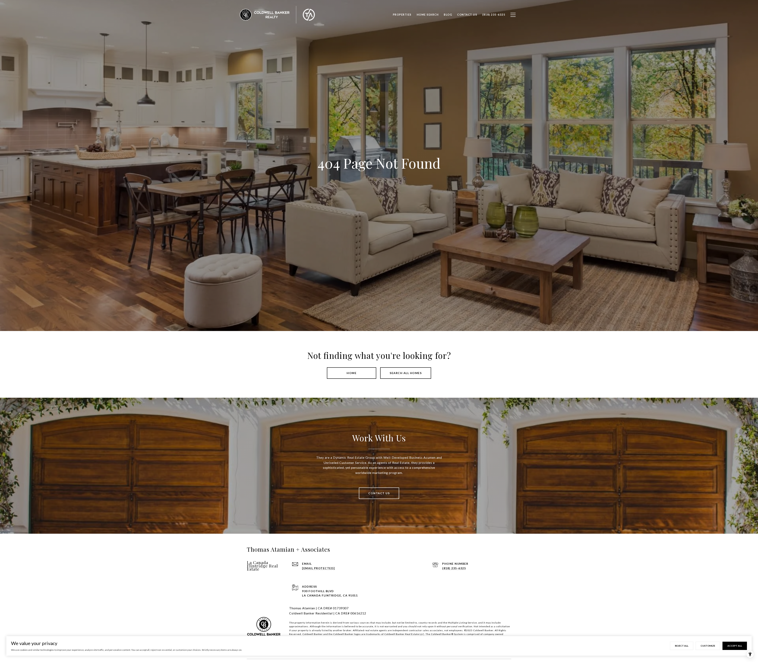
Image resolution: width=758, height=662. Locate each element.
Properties (402, 14)
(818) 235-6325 (454, 568)
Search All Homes (406, 373)
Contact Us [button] (379, 493)
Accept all (734, 645)
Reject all (681, 645)
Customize (708, 645)
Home (351, 373)
